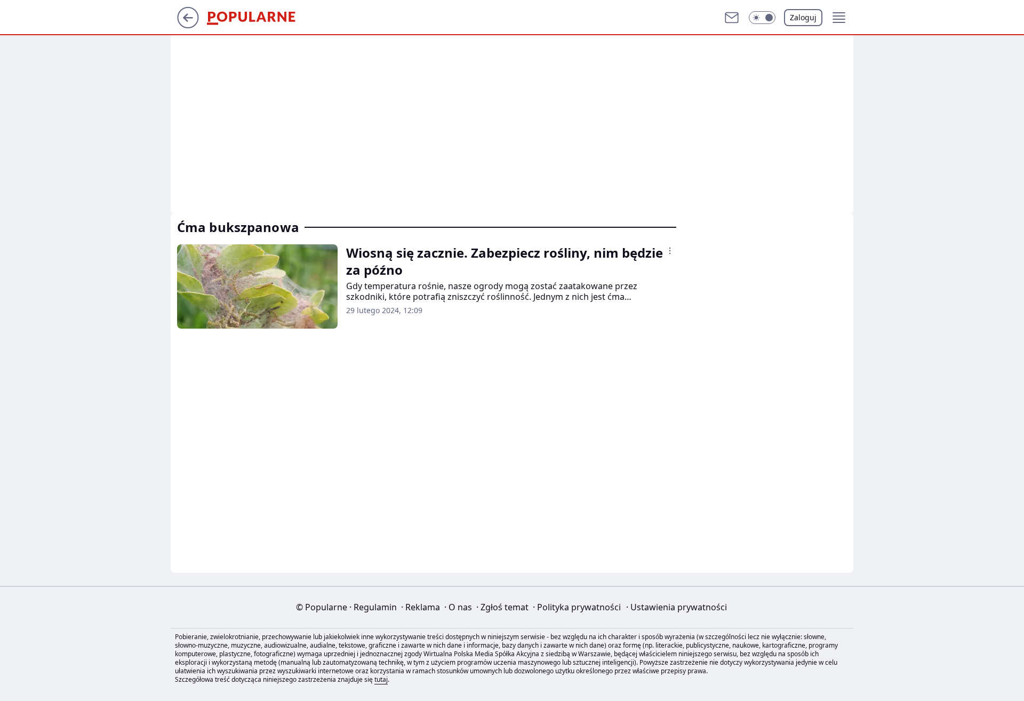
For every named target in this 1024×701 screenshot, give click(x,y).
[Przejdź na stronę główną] (188, 25)
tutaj (381, 679)
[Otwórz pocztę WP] (731, 17)
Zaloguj (803, 17)
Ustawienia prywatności (676, 607)
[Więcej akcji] (669, 250)
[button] (762, 17)
